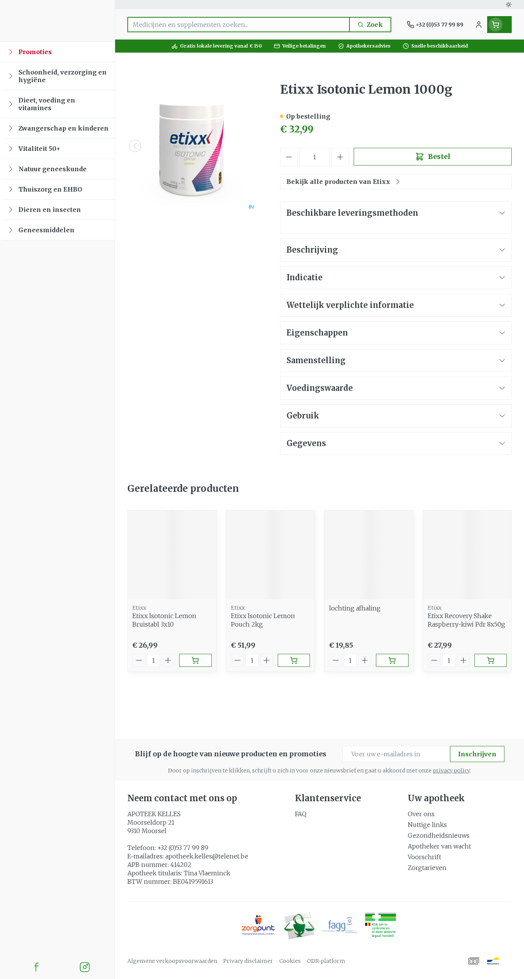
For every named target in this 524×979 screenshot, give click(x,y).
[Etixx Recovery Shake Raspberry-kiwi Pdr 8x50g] (467, 555)
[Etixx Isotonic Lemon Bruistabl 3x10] (172, 555)
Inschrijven (477, 754)
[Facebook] (36, 967)
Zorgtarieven (427, 868)
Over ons (421, 814)
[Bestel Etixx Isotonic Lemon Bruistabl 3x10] (195, 660)
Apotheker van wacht (439, 846)
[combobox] (238, 24)
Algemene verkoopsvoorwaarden (172, 961)
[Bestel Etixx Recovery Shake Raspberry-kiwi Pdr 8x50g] (491, 660)
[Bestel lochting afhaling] (392, 660)
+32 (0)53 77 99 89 (182, 848)
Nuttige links (427, 825)
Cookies (290, 961)
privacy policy (451, 770)
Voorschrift (424, 857)
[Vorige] (135, 146)
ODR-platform (326, 961)
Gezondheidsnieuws (439, 835)
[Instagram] (85, 967)
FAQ (300, 814)
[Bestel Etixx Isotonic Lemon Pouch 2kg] (294, 660)
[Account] (479, 24)
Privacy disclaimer (248, 961)
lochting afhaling (355, 608)
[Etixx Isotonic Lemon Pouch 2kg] (270, 555)
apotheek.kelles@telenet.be (206, 856)
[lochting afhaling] (369, 555)
